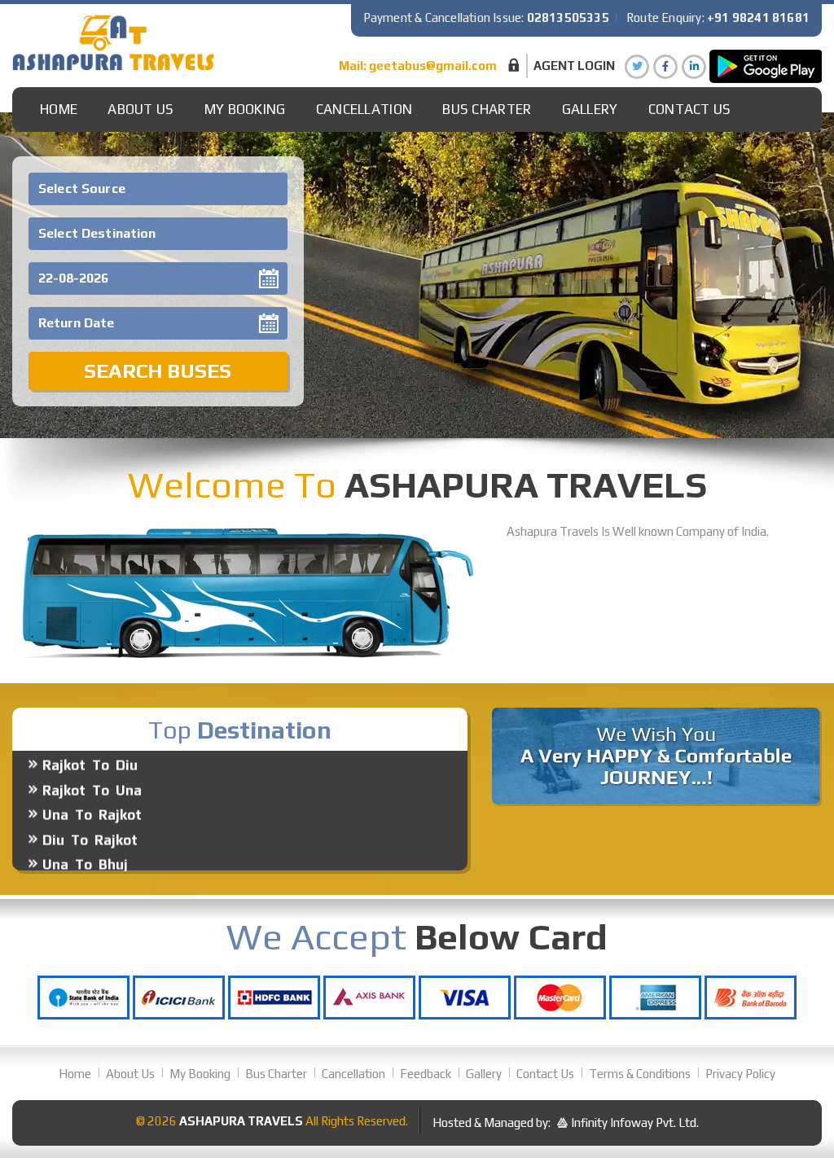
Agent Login (574, 65)
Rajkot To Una (92, 765)
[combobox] (158, 189)
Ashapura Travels (241, 1121)
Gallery (484, 1074)
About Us (140, 109)
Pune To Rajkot (95, 865)
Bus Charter (486, 109)
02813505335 (568, 17)
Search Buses (157, 371)
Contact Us (689, 109)
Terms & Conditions (640, 1074)
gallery (590, 109)
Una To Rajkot (92, 790)
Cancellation (364, 109)
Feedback (425, 1074)
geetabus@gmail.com (433, 65)
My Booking (245, 109)
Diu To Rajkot (90, 815)
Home (58, 109)
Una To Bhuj (85, 839)
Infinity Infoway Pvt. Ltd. (635, 1122)
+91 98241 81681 (758, 17)
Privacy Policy (740, 1074)
